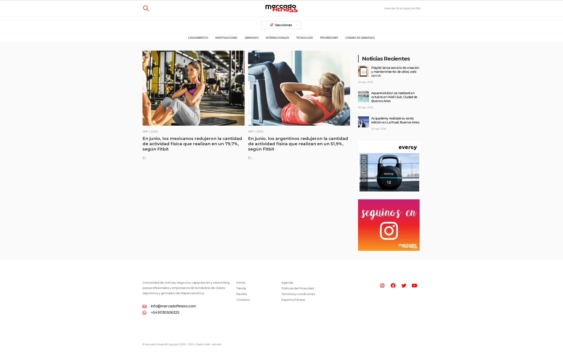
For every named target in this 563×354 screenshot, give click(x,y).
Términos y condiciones (298, 294)
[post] (363, 71)
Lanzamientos (198, 38)
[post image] (194, 88)
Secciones (283, 25)
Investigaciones (226, 38)
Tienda (241, 288)
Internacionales (277, 38)
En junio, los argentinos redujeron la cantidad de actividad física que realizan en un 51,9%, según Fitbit (298, 144)
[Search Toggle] (146, 8)
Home (240, 282)
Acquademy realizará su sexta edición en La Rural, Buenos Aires (395, 120)
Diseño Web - (208, 344)
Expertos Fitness (293, 299)
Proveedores (329, 38)
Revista (241, 294)
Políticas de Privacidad (298, 288)
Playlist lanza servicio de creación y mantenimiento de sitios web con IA (395, 72)
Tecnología (304, 38)
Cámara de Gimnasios (360, 38)
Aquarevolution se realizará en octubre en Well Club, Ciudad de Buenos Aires (394, 97)
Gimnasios (252, 38)
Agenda (287, 282)
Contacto (243, 299)
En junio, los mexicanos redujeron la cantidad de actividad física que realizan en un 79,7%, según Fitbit (192, 144)
